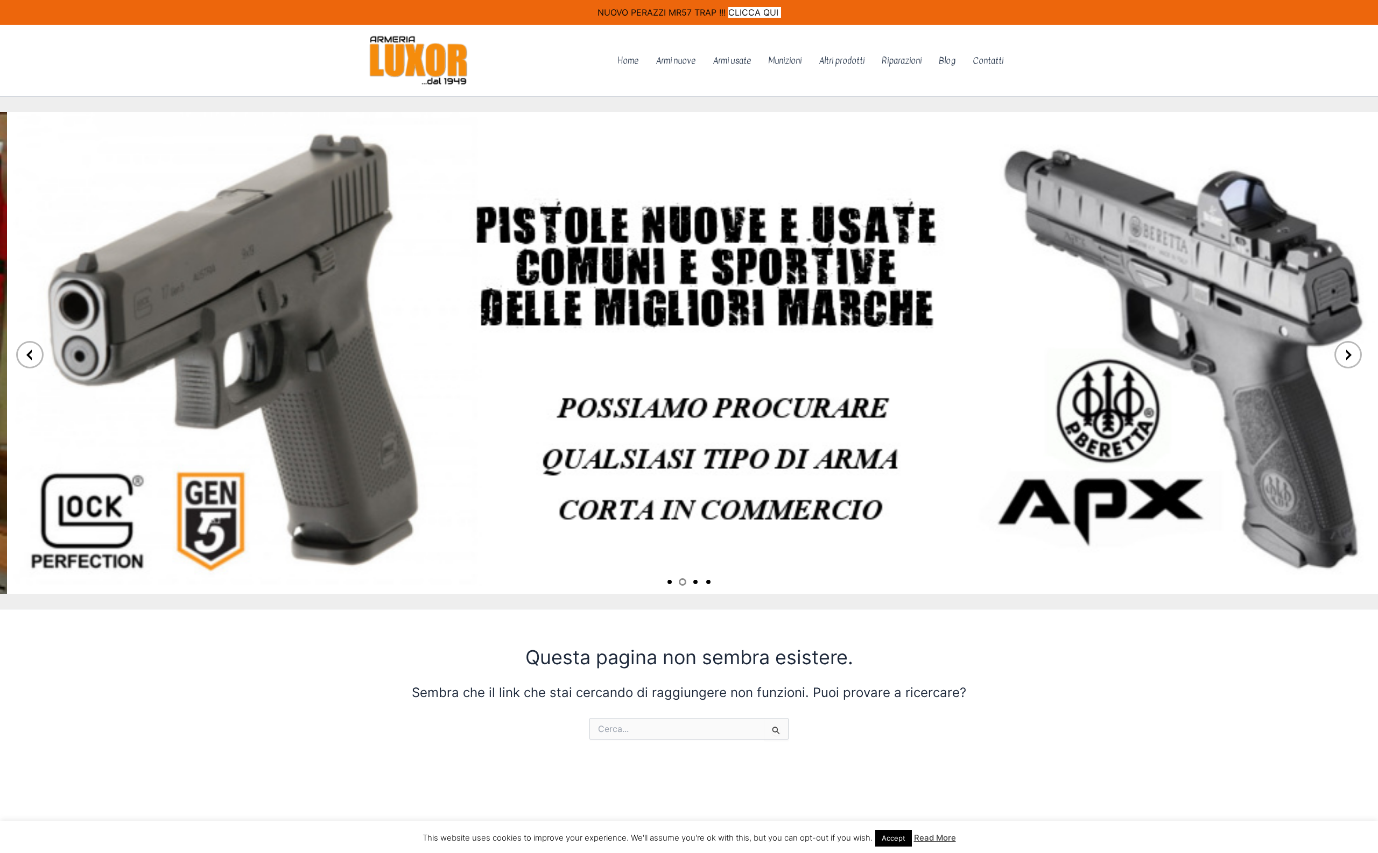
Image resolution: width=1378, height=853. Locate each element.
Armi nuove (675, 60)
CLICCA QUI (754, 12)
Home (627, 60)
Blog (947, 60)
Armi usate (732, 60)
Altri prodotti (841, 60)
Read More (935, 838)
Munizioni (785, 60)
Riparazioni (902, 60)
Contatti (988, 60)
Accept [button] (893, 838)
